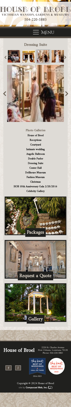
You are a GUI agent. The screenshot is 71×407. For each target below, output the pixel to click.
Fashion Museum (36, 177)
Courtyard (35, 144)
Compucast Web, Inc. (37, 387)
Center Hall (35, 168)
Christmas (35, 182)
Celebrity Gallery (35, 191)
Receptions (35, 140)
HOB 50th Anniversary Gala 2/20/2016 (35, 186)
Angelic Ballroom (35, 154)
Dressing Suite (35, 163)
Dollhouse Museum (35, 172)
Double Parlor (35, 158)
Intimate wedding (35, 149)
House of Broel (36, 135)
